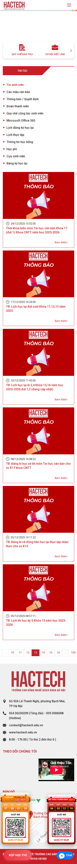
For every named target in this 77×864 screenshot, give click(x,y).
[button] (6, 29)
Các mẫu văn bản (18, 92)
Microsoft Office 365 (21, 120)
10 (12, 652)
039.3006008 (55, 713)
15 (50, 652)
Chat (69, 855)
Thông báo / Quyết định (23, 99)
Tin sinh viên (15, 85)
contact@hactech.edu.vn (26, 725)
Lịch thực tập (15, 135)
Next (71, 50)
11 (20, 652)
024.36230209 (18, 713)
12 (27, 652)
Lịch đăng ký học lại (20, 127)
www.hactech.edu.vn (23, 732)
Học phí (12, 149)
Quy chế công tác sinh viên (25, 113)
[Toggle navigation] (69, 5)
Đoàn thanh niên (18, 106)
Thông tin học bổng (20, 142)
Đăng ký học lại (17, 163)
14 (43, 652)
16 (58, 652)
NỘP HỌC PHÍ (18, 855)
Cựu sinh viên (16, 156)
